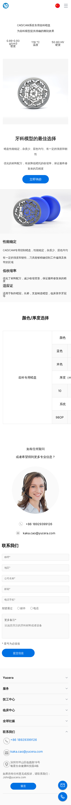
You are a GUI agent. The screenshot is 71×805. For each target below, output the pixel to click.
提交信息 (18, 653)
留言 (23, 786)
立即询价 (36, 179)
